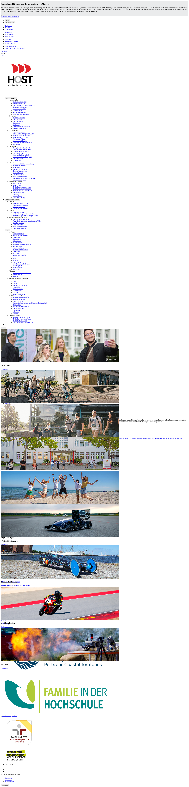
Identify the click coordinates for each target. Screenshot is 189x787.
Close (2, 55)
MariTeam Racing (18, 192)
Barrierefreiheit (9, 781)
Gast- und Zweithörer (19, 112)
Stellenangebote (17, 266)
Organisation (17, 305)
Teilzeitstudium (17, 110)
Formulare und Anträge (20, 141)
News (14, 258)
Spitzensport (16, 251)
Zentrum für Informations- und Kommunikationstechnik (30, 303)
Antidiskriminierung (19, 294)
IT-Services (16, 167)
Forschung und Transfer (12, 199)
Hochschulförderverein (20, 321)
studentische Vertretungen (21, 169)
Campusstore (17, 239)
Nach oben (5, 785)
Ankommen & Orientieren (21, 137)
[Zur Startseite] (20, 93)
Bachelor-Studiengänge (20, 102)
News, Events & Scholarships (22, 148)
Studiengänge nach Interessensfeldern (24, 105)
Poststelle (15, 313)
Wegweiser (16, 253)
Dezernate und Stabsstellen (21, 306)
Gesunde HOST (18, 246)
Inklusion (15, 292)
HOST (7, 230)
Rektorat (15, 283)
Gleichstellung (17, 290)
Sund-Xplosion (17, 196)
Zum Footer (15, 17)
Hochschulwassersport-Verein (22, 189)
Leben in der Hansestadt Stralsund (23, 322)
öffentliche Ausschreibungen (21, 264)
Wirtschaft (16, 276)
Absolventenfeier (18, 269)
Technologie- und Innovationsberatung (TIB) (27, 221)
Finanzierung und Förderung (21, 126)
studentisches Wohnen (19, 128)
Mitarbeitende (17, 241)
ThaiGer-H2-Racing (19, 197)
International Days (18, 153)
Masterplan (16, 125)
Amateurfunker (17, 185)
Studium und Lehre (11, 98)
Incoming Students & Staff (21, 151)
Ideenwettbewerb (18, 173)
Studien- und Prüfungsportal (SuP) (23, 134)
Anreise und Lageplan (19, 180)
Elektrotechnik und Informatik (22, 273)
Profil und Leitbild (18, 234)
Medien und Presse (18, 248)
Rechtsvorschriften (18, 308)
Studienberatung (18, 121)
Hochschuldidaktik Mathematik (22, 190)
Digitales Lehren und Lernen (22, 135)
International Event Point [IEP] (22, 157)
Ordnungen (16, 144)
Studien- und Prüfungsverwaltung (23, 164)
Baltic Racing (17, 183)
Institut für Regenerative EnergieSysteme (25, 216)
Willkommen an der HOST (21, 235)
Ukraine (15, 260)
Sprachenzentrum (18, 158)
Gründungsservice (18, 174)
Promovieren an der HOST (21, 208)
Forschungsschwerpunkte (20, 205)
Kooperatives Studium (19, 107)
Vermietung (16, 310)
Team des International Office (22, 150)
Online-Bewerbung (19, 118)
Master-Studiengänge (19, 103)
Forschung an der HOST (20, 203)
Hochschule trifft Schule (20, 250)
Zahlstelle (16, 312)
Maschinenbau (17, 274)
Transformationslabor (19, 228)
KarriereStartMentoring (20, 171)
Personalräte (16, 287)
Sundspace (16, 194)
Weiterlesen (4, 369)
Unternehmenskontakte (20, 176)
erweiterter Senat (18, 280)
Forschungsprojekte (19, 207)
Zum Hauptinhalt (6, 17)
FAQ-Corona (17, 160)
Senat (14, 282)
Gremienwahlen (18, 289)
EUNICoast (16, 237)
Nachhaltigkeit (17, 242)
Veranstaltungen (18, 262)
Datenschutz (8, 778)
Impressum (8, 780)
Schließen (4, 51)
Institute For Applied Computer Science (25, 214)
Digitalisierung (17, 267)
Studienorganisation (19, 132)
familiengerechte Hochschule (22, 114)
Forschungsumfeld (18, 212)
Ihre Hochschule (18, 119)
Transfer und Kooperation (21, 219)
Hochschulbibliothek (19, 166)
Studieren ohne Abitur (19, 109)
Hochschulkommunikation (21, 298)
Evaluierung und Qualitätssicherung (24, 178)
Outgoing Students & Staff (21, 155)
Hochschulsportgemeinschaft (22, 187)
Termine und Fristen (19, 139)
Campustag (16, 123)
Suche (3, 53)
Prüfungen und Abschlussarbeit (22, 142)
